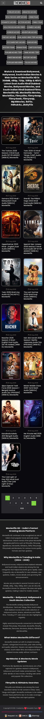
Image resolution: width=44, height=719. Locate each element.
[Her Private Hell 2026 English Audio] (33, 413)
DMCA (24, 715)
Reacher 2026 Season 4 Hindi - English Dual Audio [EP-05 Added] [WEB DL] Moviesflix (11, 342)
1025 (22, 508)
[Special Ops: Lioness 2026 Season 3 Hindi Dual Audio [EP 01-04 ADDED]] (33, 224)
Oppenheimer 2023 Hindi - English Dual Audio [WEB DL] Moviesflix (10, 247)
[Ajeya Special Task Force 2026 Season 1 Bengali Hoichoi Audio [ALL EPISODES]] (11, 365)
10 (28, 503)
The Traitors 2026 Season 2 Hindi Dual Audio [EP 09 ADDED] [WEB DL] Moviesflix (11, 154)
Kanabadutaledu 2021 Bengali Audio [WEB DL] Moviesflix (10, 435)
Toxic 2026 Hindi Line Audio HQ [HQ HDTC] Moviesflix (11, 294)
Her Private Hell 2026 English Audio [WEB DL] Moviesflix (32, 435)
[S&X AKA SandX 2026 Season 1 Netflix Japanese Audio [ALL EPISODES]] (33, 317)
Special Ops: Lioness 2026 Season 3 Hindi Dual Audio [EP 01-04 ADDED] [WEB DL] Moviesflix (33, 248)
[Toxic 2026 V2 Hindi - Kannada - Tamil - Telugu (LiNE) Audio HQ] (33, 130)
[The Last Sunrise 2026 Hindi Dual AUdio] (33, 272)
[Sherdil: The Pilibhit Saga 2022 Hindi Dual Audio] (33, 178)
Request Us (12, 715)
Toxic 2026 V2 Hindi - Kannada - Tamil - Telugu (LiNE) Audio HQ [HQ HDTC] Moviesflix (33, 155)
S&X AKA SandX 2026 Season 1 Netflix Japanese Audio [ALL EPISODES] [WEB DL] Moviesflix (33, 342)
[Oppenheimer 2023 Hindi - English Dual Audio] (11, 224)
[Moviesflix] (22, 3)
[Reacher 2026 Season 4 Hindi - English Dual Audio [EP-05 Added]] (11, 317)
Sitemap (35, 715)
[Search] (41, 3)
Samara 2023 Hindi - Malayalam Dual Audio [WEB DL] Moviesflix (11, 202)
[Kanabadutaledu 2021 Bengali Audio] (11, 413)
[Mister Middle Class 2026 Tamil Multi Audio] (33, 365)
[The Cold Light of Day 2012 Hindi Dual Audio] (11, 457)
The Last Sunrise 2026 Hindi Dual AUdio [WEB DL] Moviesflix (31, 295)
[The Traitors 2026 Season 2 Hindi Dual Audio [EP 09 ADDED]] (11, 130)
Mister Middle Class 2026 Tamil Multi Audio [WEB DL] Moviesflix (32, 389)
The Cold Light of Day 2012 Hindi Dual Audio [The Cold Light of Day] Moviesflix (10, 481)
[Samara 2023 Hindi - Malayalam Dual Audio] (11, 178)
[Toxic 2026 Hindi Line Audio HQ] (11, 272)
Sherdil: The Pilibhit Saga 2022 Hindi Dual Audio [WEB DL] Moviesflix (32, 202)
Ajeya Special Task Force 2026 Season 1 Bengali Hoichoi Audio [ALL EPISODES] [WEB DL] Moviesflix (11, 390)
